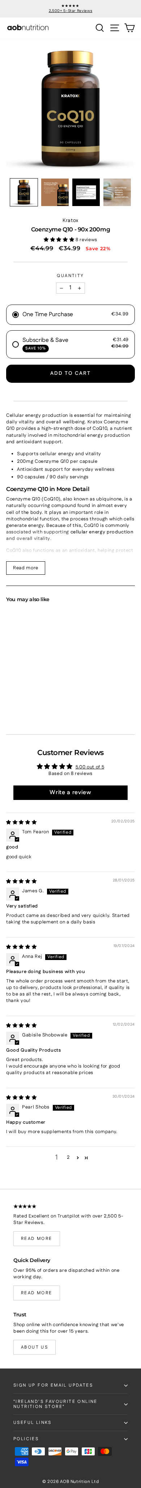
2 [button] (68, 1157)
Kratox (70, 220)
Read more (25, 568)
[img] (21, 822)
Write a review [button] (70, 792)
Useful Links (32, 1423)
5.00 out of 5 (90, 767)
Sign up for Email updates (53, 1385)
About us (34, 1347)
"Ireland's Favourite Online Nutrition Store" (55, 1404)
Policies (26, 1439)
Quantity (70, 276)
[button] (24, 192)
